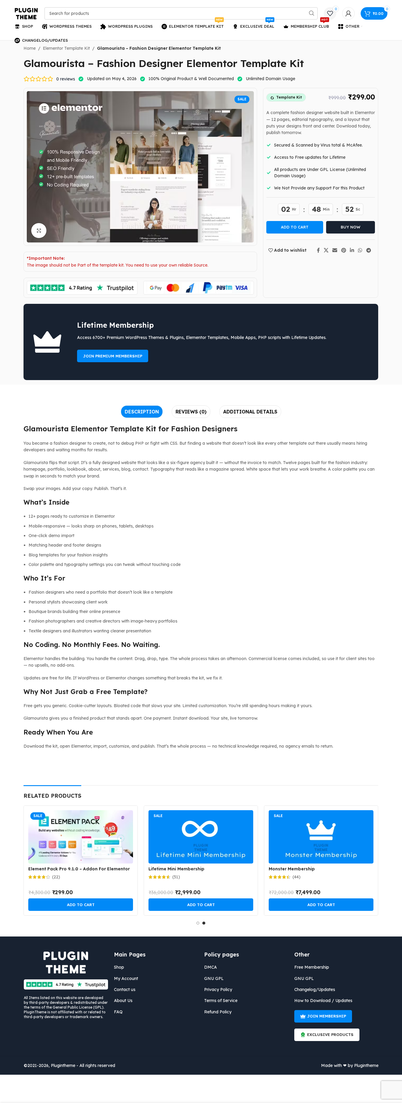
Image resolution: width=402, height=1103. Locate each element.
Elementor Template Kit (66, 48)
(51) (176, 877)
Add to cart (295, 227)
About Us (123, 1000)
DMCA (210, 967)
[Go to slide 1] (197, 923)
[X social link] (326, 250)
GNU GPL (214, 978)
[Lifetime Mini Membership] (200, 837)
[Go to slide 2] (203, 923)
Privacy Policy (218, 989)
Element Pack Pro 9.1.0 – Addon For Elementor (79, 869)
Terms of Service (220, 1000)
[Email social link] (335, 250)
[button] (80, 904)
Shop (119, 967)
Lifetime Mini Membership (176, 869)
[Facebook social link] (318, 250)
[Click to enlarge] (38, 230)
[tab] (142, 411)
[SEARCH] (311, 13)
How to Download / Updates (323, 1000)
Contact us (124, 989)
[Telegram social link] (368, 250)
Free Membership (311, 967)
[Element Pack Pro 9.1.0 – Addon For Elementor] (80, 837)
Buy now (350, 227)
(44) (296, 877)
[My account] (348, 13)
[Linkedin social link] (352, 250)
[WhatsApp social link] (360, 250)
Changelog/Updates (314, 989)
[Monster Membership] (321, 837)
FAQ (118, 1012)
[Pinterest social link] (343, 250)
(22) (56, 877)
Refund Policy (217, 1012)
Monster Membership (292, 869)
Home (30, 48)
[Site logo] (26, 13)
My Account (126, 978)
